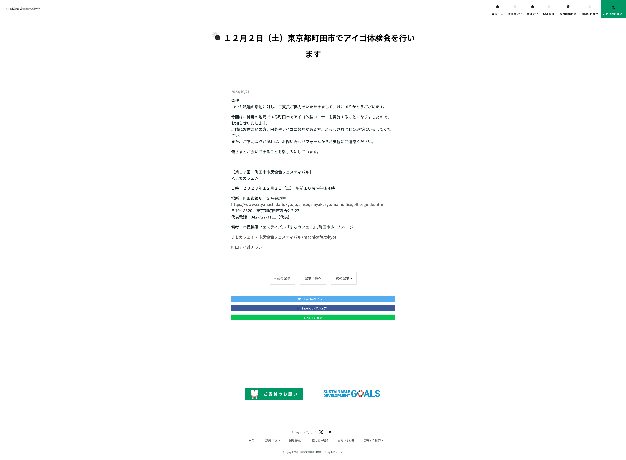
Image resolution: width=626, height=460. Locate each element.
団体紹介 (532, 13)
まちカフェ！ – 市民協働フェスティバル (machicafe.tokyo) (283, 237)
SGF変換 (549, 13)
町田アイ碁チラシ (246, 247)
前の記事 (284, 278)
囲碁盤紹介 (515, 13)
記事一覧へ (313, 278)
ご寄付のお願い (613, 13)
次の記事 (342, 278)
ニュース (497, 13)
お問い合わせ (589, 13)
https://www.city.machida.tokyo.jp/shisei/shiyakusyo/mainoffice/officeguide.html (307, 204)
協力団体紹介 (568, 13)
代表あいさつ (271, 440)
